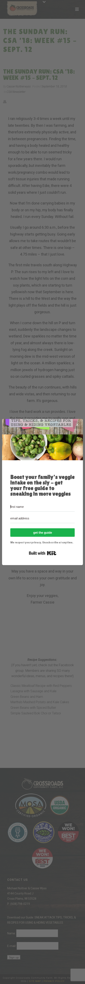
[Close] (77, 425)
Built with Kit (42, 553)
